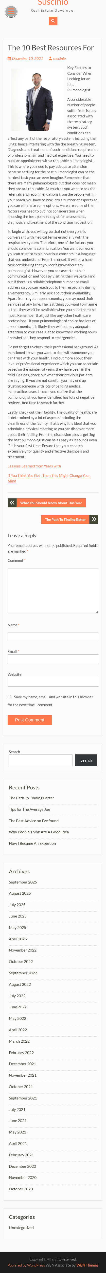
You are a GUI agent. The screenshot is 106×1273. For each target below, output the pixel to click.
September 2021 (23, 1098)
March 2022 (19, 1041)
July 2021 (17, 1109)
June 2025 (18, 916)
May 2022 (17, 1018)
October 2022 (21, 961)
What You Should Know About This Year (51, 503)
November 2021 (22, 1075)
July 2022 (17, 995)
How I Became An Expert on (32, 843)
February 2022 (21, 1052)
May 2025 (17, 927)
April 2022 (18, 1029)
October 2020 (21, 1188)
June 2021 (18, 1120)
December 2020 (22, 1166)
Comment (17, 560)
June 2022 (18, 1006)
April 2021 (18, 1143)
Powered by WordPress (26, 1265)
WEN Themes (87, 1265)
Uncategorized (21, 1227)
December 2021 (22, 1063)
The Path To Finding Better (65, 519)
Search (14, 751)
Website (14, 674)
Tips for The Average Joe (29, 809)
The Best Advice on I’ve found (34, 820)
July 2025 (17, 904)
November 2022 (22, 950)
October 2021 (21, 1086)
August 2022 (20, 984)
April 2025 (18, 938)
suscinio (59, 58)
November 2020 (22, 1177)
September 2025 (23, 882)
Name (13, 625)
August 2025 (20, 893)
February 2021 (21, 1154)
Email (13, 651)
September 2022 (23, 972)
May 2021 (17, 1132)
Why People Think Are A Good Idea (39, 831)
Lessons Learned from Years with (34, 466)
